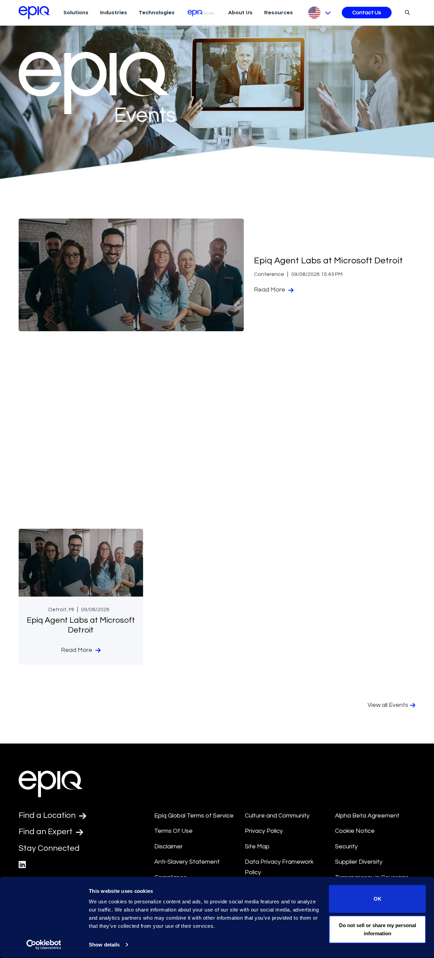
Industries (113, 13)
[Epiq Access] (201, 12)
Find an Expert (46, 831)
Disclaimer (168, 846)
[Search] (406, 12)
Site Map (257, 846)
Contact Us (366, 12)
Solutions (75, 13)
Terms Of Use (173, 831)
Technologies (157, 13)
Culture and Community (277, 815)
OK (377, 899)
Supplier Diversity (358, 862)
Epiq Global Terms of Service (194, 815)
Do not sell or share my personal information (377, 929)
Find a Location (48, 815)
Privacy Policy (264, 831)
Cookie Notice (355, 831)
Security (346, 846)
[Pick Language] (319, 12)
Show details (104, 944)
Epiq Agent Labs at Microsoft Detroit (328, 260)
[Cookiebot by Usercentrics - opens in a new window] (44, 945)
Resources (278, 13)
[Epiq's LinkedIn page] (22, 865)
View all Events (388, 705)
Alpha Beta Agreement (367, 815)
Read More (270, 289)
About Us (240, 13)
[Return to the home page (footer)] (34, 12)
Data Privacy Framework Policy (279, 867)
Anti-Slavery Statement (187, 862)
